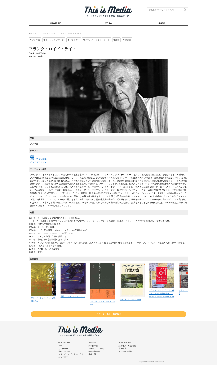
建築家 (128, 40)
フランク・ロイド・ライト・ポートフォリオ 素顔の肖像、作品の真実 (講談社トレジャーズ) (161, 293)
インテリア (63, 357)
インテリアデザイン (54, 40)
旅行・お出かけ (65, 351)
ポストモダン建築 (38, 159)
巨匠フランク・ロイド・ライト (73, 296)
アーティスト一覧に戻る (109, 314)
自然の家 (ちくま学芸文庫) (130, 299)
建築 (117, 40)
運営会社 (122, 348)
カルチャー (63, 348)
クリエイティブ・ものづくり (70, 354)
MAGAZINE (55, 23)
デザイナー (74, 40)
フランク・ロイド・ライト (97, 40)
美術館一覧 (93, 345)
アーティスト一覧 (96, 348)
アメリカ (36, 40)
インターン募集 (125, 351)
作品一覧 (92, 354)
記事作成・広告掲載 (127, 345)
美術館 (162, 23)
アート (61, 345)
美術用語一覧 (94, 351)
